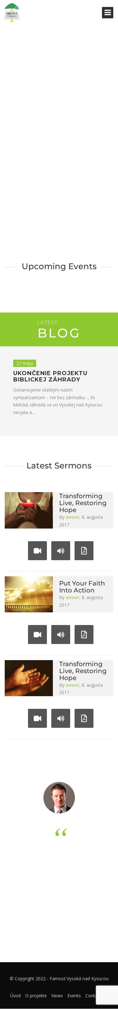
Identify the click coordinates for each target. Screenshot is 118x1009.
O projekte (36, 996)
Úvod (15, 996)
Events (74, 996)
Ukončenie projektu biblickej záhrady (50, 376)
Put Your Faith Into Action (82, 586)
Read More (78, 140)
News (57, 996)
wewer (72, 517)
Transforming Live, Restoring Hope (83, 503)
